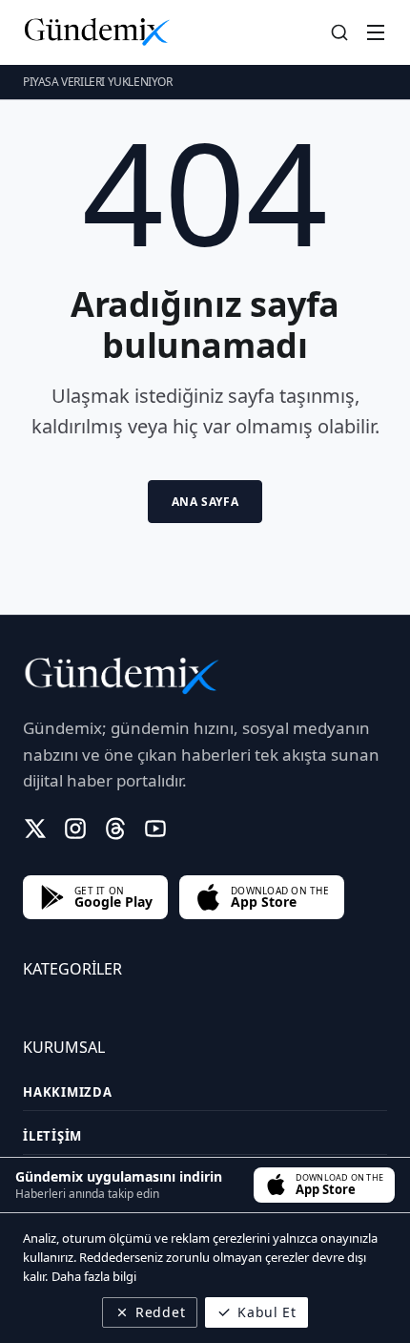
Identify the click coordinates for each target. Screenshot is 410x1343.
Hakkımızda (68, 1092)
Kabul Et (267, 1312)
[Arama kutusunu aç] (339, 32)
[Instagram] (75, 828)
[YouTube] (155, 828)
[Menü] (375, 32)
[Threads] (115, 828)
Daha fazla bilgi (93, 1276)
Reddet (160, 1312)
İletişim (52, 1135)
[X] (35, 828)
